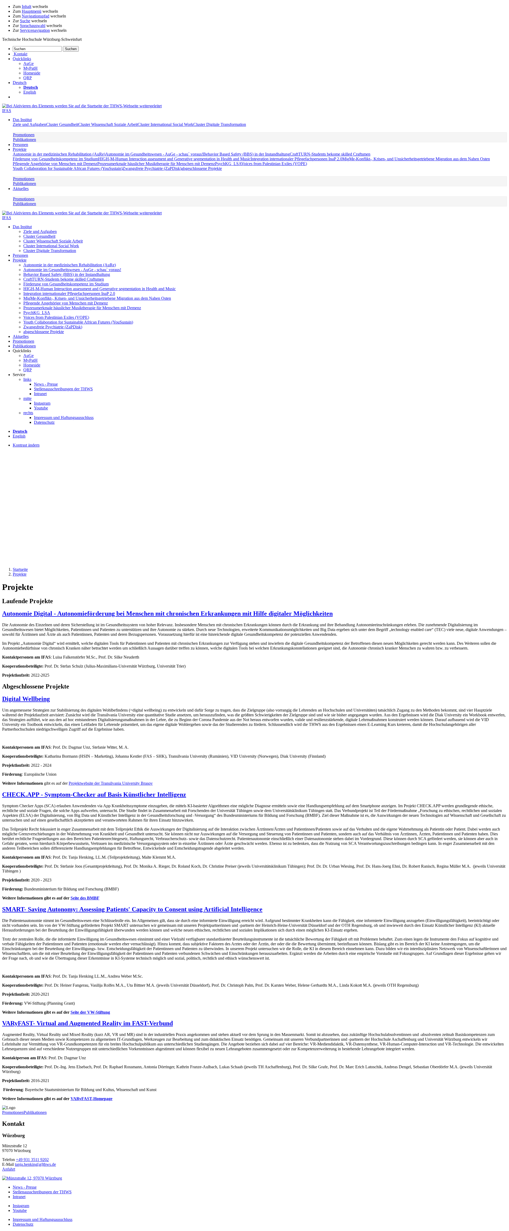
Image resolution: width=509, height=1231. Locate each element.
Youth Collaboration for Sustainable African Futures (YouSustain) (67, 168)
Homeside (31, 73)
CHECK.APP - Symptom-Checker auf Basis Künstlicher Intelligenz (94, 794)
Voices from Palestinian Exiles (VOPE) (274, 163)
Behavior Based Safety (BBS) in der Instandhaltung (246, 154)
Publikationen (24, 139)
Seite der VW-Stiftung (90, 1012)
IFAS (6, 110)
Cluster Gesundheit (62, 124)
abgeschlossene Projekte (201, 168)
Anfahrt (8, 1169)
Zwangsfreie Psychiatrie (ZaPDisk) (151, 168)
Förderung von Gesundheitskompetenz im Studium (55, 159)
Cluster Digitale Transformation (219, 124)
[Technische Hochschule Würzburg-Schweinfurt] (82, 106)
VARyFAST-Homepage (91, 1098)
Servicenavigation (35, 30)
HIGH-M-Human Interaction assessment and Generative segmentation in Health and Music (174, 159)
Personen (20, 144)
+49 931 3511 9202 (32, 1159)
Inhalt (26, 6)
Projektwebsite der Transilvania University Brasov (111, 783)
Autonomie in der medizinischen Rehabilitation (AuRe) (59, 154)
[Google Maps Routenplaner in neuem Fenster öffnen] (32, 1178)
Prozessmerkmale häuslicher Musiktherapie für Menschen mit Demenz (156, 163)
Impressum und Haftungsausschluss (64, 417)
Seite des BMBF (85, 898)
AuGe (28, 63)
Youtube (41, 408)
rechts (28, 413)
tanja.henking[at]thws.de (35, 1164)
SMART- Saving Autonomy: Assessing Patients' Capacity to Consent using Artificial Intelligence (132, 909)
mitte (27, 398)
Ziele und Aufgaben (29, 124)
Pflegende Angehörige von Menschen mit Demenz (55, 163)
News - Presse (46, 384)
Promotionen (23, 135)
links (27, 379)
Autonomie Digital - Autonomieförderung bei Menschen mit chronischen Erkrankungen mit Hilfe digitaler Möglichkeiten (167, 613)
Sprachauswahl (32, 25)
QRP (27, 78)
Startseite (20, 569)
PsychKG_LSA (228, 163)
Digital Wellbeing (26, 698)
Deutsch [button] (20, 82)
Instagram (42, 403)
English (29, 92)
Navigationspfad (35, 16)
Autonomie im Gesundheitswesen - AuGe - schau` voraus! (154, 154)
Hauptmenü (31, 11)
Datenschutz (44, 422)
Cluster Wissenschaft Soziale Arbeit (108, 124)
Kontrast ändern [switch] (26, 445)
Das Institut (22, 119)
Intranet (40, 393)
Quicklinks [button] (22, 58)
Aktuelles (21, 188)
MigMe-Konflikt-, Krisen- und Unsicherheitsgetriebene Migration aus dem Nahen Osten (416, 159)
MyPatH (30, 68)
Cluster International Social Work (165, 124)
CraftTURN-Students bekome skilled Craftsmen (330, 154)
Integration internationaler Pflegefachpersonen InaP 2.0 (296, 159)
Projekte (20, 149)
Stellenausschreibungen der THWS (63, 389)
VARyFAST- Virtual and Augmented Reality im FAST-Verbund (87, 1023)
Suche (25, 21)
